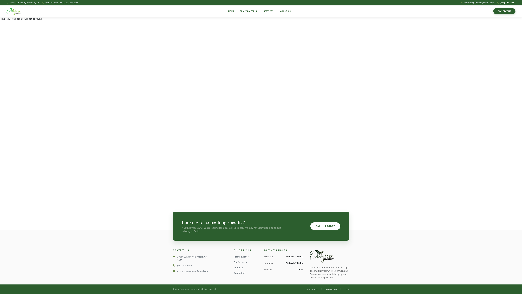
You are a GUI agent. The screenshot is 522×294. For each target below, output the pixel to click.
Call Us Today (325, 226)
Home (231, 11)
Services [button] (268, 11)
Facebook (312, 289)
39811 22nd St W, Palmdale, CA (24, 2)
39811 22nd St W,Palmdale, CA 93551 (192, 258)
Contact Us (504, 11)
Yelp (346, 289)
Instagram (331, 289)
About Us (285, 11)
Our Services (240, 262)
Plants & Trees (241, 256)
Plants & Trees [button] (248, 11)
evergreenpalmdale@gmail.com (479, 2)
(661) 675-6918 (507, 2)
